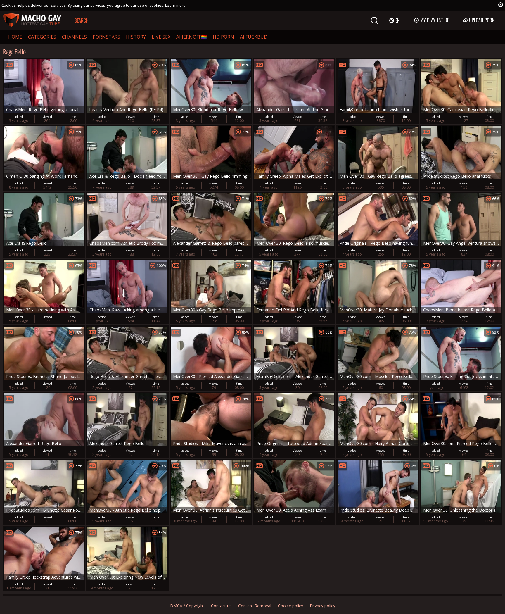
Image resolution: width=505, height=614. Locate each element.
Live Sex (161, 37)
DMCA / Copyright (187, 605)
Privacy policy (322, 605)
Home (15, 37)
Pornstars (106, 37)
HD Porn (223, 37)
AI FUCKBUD (253, 37)
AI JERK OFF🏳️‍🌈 (191, 37)
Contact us (221, 605)
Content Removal (254, 605)
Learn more (175, 5)
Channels (74, 37)
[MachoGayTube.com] (32, 20)
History (136, 37)
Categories (42, 37)
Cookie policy (290, 605)
